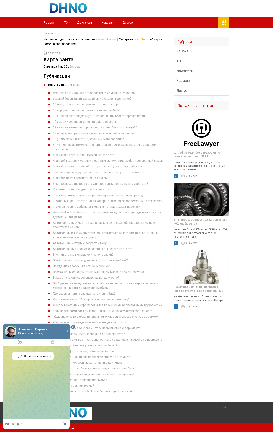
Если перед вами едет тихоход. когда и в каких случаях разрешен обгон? (104, 311)
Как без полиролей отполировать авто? (81, 380)
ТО (66, 22)
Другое (128, 22)
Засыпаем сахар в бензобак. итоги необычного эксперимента (96, 328)
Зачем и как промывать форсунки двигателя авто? (89, 334)
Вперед (74, 66)
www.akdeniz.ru (106, 39)
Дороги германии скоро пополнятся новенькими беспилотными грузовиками (107, 305)
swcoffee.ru (142, 39)
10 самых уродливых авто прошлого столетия (85, 121)
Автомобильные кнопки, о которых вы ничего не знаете (92, 249)
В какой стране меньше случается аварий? (83, 254)
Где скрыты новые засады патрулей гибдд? (84, 293)
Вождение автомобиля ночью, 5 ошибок (81, 266)
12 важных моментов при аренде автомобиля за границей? (95, 127)
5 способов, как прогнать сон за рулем (80, 178)
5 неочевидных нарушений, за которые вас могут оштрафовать (98, 172)
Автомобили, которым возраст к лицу (80, 243)
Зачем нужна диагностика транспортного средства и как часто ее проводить (107, 339)
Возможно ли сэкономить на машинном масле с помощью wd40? (99, 272)
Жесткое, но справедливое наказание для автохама (89, 322)
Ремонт (49, 22)
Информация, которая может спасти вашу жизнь (88, 362)
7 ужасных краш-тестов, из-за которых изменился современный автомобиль (108, 201)
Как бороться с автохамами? (73, 385)
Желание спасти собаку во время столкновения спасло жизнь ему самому (106, 316)
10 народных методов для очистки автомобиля (86, 110)
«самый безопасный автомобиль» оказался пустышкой (92, 98)
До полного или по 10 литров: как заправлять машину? (91, 299)
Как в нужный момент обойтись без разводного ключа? (92, 391)
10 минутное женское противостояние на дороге (88, 104)
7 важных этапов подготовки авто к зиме (82, 189)
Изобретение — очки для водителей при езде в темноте (92, 357)
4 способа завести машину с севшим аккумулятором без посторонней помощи (109, 160)
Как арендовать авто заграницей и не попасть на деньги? (93, 374)
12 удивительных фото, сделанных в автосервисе (88, 139)
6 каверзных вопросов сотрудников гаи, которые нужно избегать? (100, 183)
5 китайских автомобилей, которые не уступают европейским (97, 166)
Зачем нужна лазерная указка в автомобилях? (85, 345)
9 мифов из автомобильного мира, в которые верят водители (96, 206)
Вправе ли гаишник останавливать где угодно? (86, 277)
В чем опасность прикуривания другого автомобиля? (90, 260)
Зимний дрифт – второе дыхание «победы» (83, 351)
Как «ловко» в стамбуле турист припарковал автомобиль (93, 368)
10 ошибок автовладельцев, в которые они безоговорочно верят (99, 116)
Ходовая (107, 22)
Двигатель (84, 22)
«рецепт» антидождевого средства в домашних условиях (94, 93)
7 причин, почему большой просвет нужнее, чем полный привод (98, 195)
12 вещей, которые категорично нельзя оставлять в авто (93, 133)
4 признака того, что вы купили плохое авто (84, 155)
